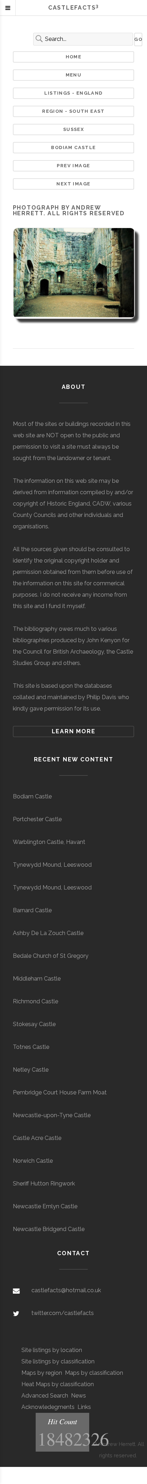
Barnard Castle (32, 910)
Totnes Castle (31, 1047)
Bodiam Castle (73, 147)
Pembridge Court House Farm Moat (60, 1092)
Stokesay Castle (34, 1024)
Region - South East (73, 111)
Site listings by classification (58, 1361)
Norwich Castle (33, 1160)
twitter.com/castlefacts (62, 1313)
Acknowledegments (48, 1407)
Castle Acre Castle (37, 1138)
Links (84, 1407)
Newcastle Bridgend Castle (49, 1229)
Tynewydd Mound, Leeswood (52, 864)
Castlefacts (73, 7)
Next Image (73, 183)
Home (74, 56)
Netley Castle (31, 1069)
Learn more (74, 731)
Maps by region (41, 1372)
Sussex (73, 129)
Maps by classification (94, 1372)
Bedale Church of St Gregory (50, 955)
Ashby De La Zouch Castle (48, 933)
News (78, 1395)
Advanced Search (44, 1395)
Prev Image (73, 165)
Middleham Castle (37, 978)
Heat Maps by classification (57, 1384)
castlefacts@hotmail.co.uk (66, 1290)
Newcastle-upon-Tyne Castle (52, 1115)
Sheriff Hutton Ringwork (44, 1183)
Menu (74, 75)
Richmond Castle (35, 1001)
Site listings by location (51, 1350)
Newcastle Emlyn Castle (45, 1206)
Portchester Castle (37, 819)
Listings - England (73, 93)
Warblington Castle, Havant (49, 842)
